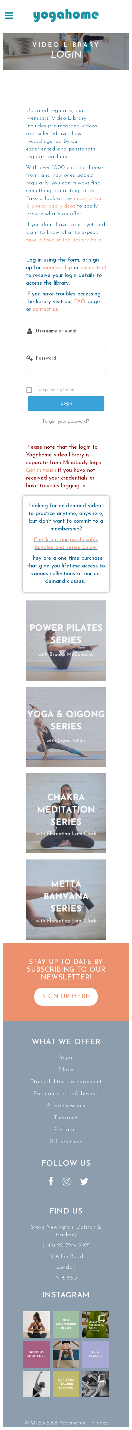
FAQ (80, 302)
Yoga (66, 1058)
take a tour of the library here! (64, 240)
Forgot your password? (66, 421)
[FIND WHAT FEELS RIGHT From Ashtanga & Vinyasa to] (36, 1384)
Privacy (99, 1423)
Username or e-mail (57, 331)
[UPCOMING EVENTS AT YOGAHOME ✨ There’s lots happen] (95, 1324)
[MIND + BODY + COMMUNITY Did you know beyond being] (36, 1324)
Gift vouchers (66, 1142)
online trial (93, 268)
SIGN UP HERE (66, 997)
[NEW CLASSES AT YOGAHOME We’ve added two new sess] (95, 1354)
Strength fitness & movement (66, 1082)
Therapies (66, 1118)
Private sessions (66, 1106)
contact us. (46, 309)
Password (46, 358)
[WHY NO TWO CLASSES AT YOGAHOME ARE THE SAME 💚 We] (95, 1384)
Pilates (66, 1070)
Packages (66, 1130)
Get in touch (41, 470)
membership (57, 268)
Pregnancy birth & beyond (66, 1094)
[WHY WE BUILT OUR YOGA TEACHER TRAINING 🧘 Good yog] (66, 1384)
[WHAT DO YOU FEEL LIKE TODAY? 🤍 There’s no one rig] (66, 1354)
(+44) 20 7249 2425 (66, 1246)
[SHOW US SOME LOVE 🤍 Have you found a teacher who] (36, 1354)
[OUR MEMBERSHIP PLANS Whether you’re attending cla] (66, 1324)
